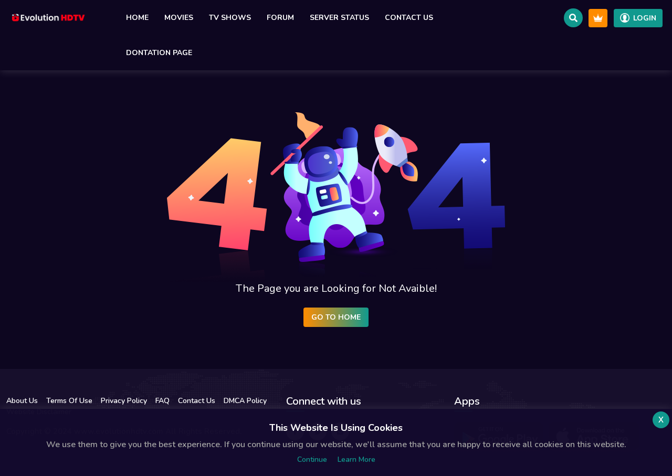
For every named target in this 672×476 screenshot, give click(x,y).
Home (137, 18)
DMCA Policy (245, 401)
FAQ (162, 401)
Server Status (339, 18)
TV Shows (230, 18)
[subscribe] (598, 18)
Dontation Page (159, 53)
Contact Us (409, 18)
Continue (312, 459)
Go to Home (336, 317)
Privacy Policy (124, 401)
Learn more (356, 459)
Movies (178, 18)
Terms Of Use (69, 401)
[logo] (48, 17)
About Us (22, 401)
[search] (573, 17)
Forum (280, 18)
